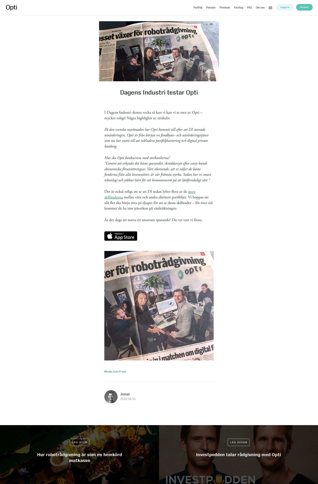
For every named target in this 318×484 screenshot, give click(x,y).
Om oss (260, 7)
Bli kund (304, 7)
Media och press (115, 371)
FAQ (249, 7)
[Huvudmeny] (270, 7)
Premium (225, 7)
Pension (211, 7)
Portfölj (197, 7)
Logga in (285, 7)
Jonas (125, 394)
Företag (238, 7)
